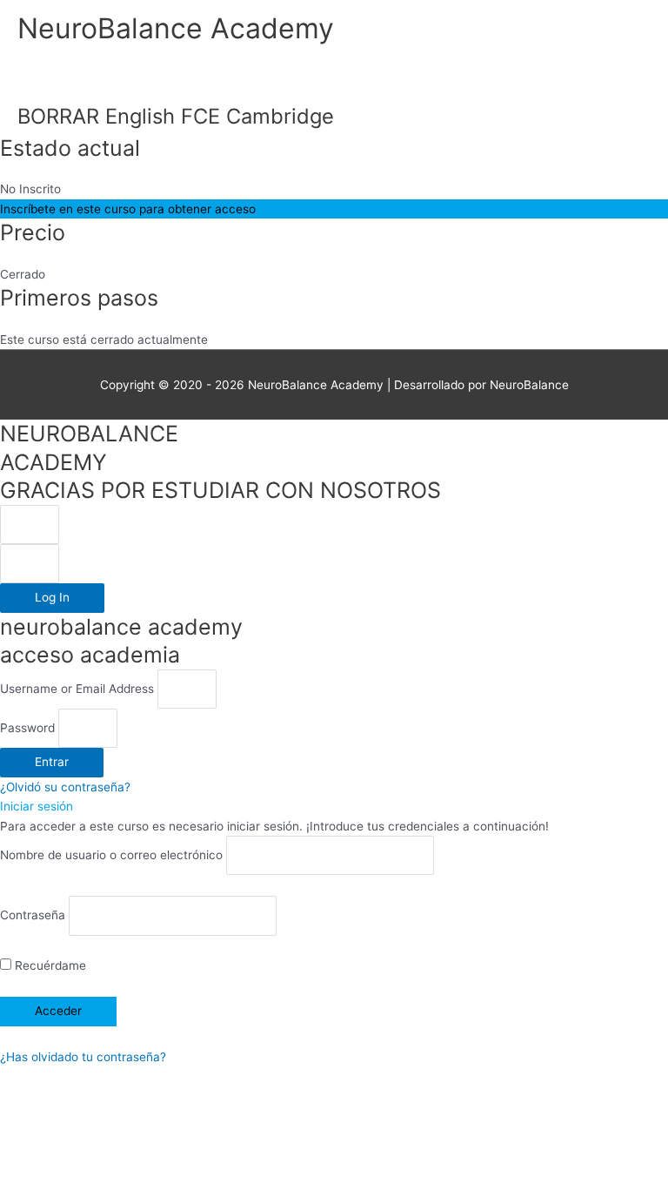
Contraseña (32, 916)
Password (27, 728)
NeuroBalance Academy (175, 28)
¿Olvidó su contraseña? (65, 787)
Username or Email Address (77, 689)
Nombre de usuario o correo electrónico (111, 856)
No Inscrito (30, 189)
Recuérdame (48, 965)
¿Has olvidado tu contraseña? (83, 1057)
